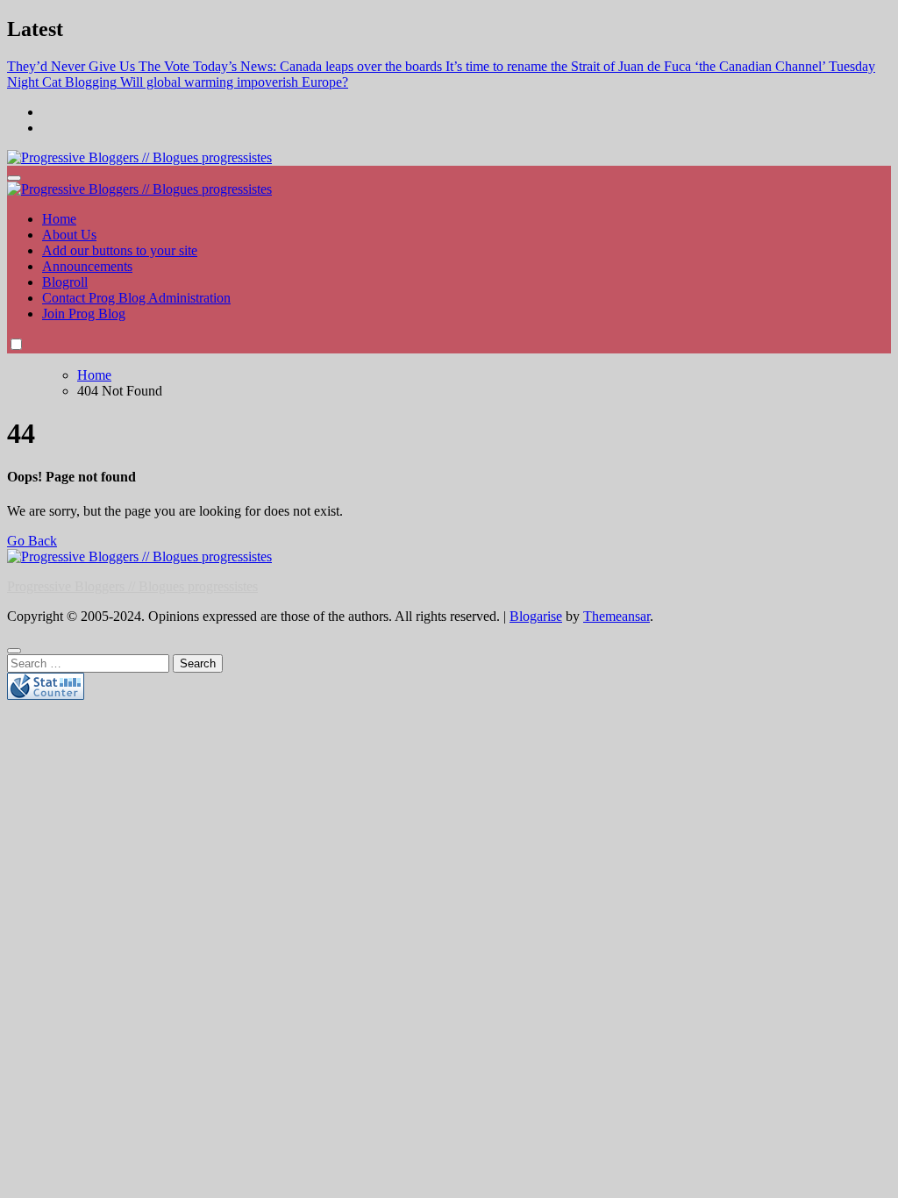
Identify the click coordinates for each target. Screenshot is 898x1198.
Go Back (32, 540)
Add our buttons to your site (119, 250)
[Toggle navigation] (14, 178)
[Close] (14, 650)
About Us (69, 234)
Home (59, 218)
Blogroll (65, 282)
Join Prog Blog (83, 313)
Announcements (87, 266)
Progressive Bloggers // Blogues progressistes (132, 586)
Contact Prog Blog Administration (136, 297)
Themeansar (616, 616)
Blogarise (536, 616)
